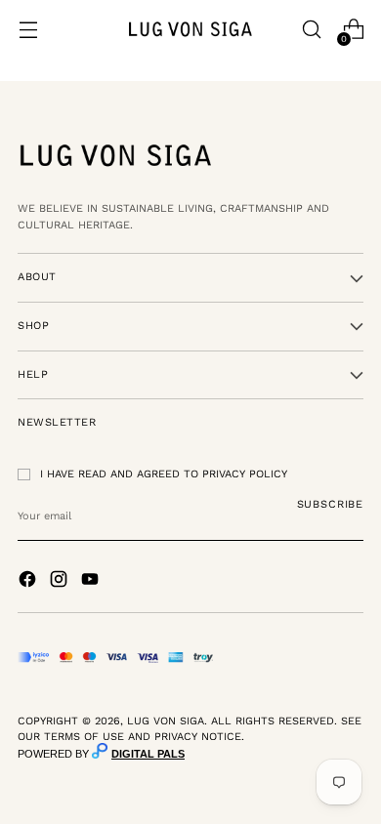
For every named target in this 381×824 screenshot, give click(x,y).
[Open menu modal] (28, 30)
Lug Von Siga (165, 721)
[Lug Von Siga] (190, 29)
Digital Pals (148, 754)
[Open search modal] (311, 30)
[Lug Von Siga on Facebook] (29, 582)
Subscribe (330, 504)
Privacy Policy (244, 474)
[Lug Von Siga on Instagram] (60, 582)
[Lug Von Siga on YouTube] (92, 582)
